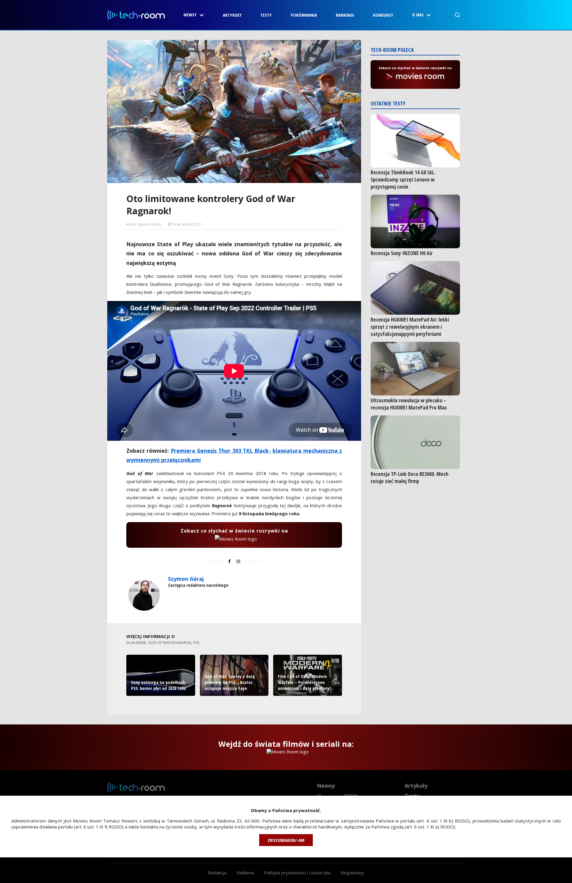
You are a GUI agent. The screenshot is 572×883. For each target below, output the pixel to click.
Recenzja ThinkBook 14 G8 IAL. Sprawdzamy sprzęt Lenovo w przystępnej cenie (403, 179)
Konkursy (383, 15)
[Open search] (457, 15)
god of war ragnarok (169, 642)
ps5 (196, 642)
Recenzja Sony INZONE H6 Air (402, 253)
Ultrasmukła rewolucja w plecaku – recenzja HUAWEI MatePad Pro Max (409, 404)
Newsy (190, 15)
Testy (266, 15)
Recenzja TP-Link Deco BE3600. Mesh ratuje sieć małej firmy (409, 477)
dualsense (136, 642)
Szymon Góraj (186, 578)
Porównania (304, 15)
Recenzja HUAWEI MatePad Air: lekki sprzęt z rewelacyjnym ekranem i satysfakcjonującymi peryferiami (410, 326)
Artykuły (232, 15)
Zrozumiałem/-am (286, 840)
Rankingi (345, 15)
